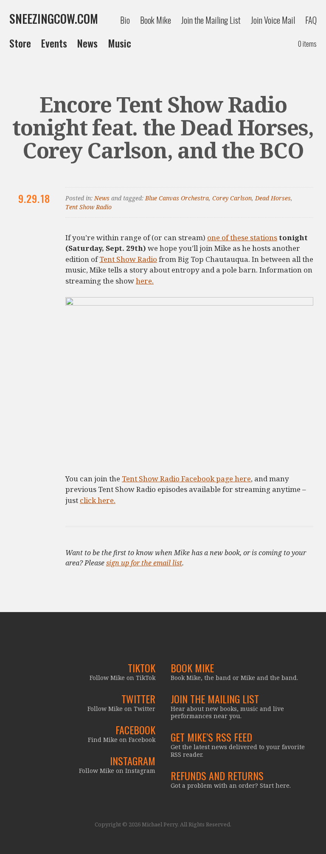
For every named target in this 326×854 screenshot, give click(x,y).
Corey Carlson (232, 198)
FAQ (311, 20)
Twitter (138, 698)
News (87, 43)
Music (119, 43)
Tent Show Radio (88, 207)
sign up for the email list (144, 562)
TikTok (141, 667)
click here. (97, 500)
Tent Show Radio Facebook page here (186, 478)
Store (20, 43)
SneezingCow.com (53, 18)
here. (145, 281)
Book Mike (155, 20)
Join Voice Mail (273, 20)
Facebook (135, 729)
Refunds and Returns (217, 775)
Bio (125, 20)
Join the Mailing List (211, 20)
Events (54, 43)
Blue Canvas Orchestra (177, 198)
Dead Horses (273, 198)
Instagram (132, 760)
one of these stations (242, 237)
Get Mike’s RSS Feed (211, 736)
